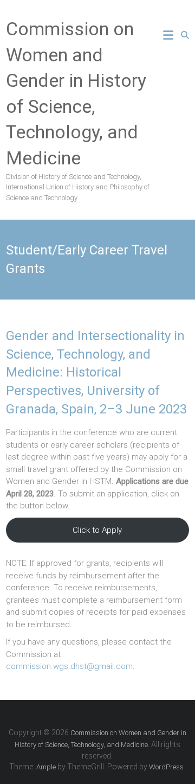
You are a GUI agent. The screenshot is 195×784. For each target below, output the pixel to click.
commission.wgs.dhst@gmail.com (69, 666)
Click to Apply (97, 530)
